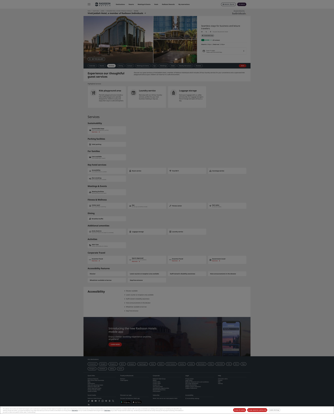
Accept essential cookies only (257, 410)
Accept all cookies (239, 410)
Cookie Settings (274, 410)
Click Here (75, 410)
